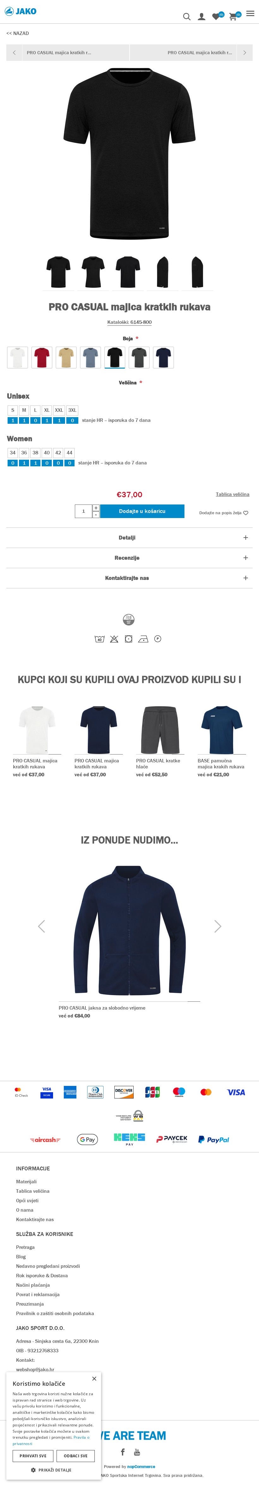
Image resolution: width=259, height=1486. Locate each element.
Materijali (26, 1181)
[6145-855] (139, 358)
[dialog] (53, 1426)
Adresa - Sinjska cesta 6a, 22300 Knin (57, 1341)
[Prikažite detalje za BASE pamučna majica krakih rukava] (222, 730)
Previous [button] (41, 926)
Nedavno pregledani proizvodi (48, 1266)
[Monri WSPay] (129, 1125)
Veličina (128, 382)
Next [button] (218, 926)
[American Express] (70, 1101)
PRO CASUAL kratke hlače (158, 764)
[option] (58, 272)
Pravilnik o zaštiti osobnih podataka (55, 1313)
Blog (21, 1256)
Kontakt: (25, 1360)
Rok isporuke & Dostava (42, 1275)
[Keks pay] (130, 1148)
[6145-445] (90, 358)
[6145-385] (66, 358)
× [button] (94, 1379)
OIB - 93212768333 (37, 1350)
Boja (128, 338)
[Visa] (236, 1101)
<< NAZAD (17, 33)
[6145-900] (163, 358)
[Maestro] (180, 1101)
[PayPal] (213, 1148)
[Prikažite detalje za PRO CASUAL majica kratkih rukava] (37, 730)
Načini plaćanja (33, 1285)
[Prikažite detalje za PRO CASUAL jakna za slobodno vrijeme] (129, 930)
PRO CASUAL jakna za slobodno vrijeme (102, 1008)
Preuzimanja (30, 1304)
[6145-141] (41, 358)
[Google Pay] (88, 1148)
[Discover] (125, 1101)
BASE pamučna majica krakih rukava (221, 764)
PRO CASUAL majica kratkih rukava (35, 764)
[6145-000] (17, 358)
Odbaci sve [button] (76, 1456)
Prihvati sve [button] (33, 1456)
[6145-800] (114, 358)
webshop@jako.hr (35, 1369)
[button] (54, 1469)
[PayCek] (172, 1148)
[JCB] (153, 1101)
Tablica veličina (233, 494)
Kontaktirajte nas (35, 1219)
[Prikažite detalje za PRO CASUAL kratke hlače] (160, 730)
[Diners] (95, 1101)
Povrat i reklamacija (38, 1294)
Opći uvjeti (27, 1200)
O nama (24, 1210)
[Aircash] (46, 1148)
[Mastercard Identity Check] (22, 1101)
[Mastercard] (207, 1101)
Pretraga (25, 1247)
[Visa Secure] (47, 1101)
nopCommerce (141, 1466)
